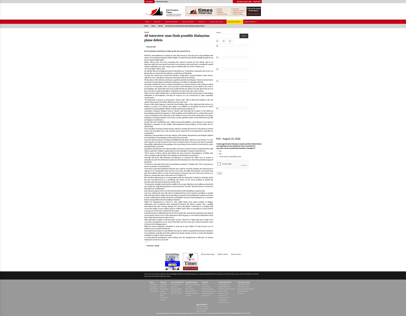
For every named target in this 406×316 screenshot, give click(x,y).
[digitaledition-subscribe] (232, 73)
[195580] (232, 93)
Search (218, 32)
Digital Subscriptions (244, 284)
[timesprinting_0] (223, 11)
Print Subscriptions (243, 287)
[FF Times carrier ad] (232, 120)
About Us (201, 22)
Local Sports (153, 287)
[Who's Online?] (223, 254)
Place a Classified (176, 289)
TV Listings (189, 287)
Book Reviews (164, 289)
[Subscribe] (190, 262)
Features (157, 22)
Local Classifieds (176, 284)
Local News (153, 284)
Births (162, 295)
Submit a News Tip (224, 287)
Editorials (163, 287)
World (146, 32)
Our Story (205, 284)
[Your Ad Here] (236, 254)
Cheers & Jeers (222, 291)
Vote (219, 173)
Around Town (164, 298)
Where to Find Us (223, 298)
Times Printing (206, 287)
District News (154, 289)
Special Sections (188, 22)
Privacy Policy (206, 295)
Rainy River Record (191, 291)
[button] (234, 2)
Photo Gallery (154, 291)
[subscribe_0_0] (232, 50)
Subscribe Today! (234, 22)
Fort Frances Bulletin (202, 309)
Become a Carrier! (176, 293)
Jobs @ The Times (223, 302)
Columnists (163, 284)
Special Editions (201, 311)
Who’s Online (189, 289)
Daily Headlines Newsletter (246, 289)
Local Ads (174, 287)
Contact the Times (216, 22)
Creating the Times (207, 293)
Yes (220, 151)
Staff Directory (222, 295)
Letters (162, 291)
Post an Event (222, 300)
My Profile (257, 2)
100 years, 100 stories (192, 293)
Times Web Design (207, 289)
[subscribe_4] (232, 61)
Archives (188, 295)
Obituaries (163, 293)
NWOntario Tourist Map (193, 284)
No (220, 154)
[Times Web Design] (207, 254)
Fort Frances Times (172, 11)
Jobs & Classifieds (171, 22)
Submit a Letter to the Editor (226, 289)
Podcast (162, 300)
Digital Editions (250, 22)
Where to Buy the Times (209, 291)
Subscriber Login (243, 291)
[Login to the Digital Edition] (172, 261)
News (147, 22)
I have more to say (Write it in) (230, 156)
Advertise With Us (176, 291)
